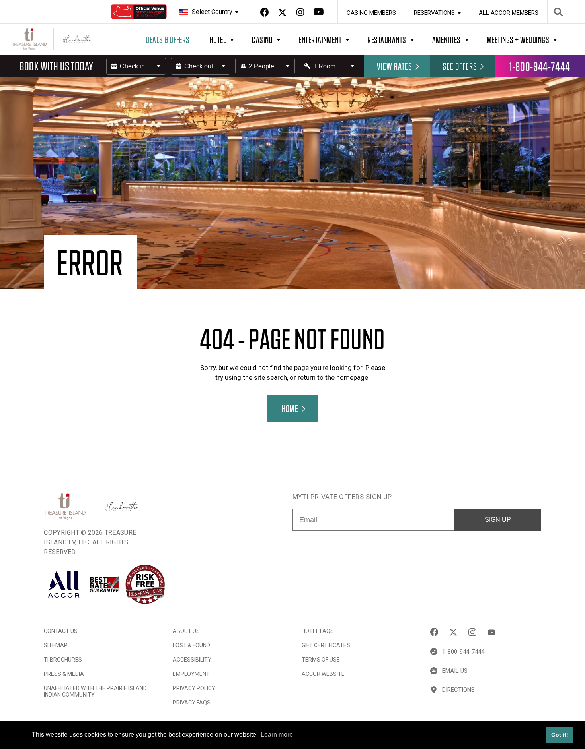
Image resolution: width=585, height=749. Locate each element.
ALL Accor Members (508, 12)
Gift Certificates (326, 645)
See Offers (460, 66)
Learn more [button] (277, 734)
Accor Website (323, 674)
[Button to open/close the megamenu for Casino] (275, 39)
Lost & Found (191, 645)
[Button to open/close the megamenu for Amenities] (459, 39)
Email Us (455, 670)
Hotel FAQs (318, 631)
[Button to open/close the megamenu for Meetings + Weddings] (531, 39)
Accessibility (192, 659)
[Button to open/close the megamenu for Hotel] (231, 39)
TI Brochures (63, 659)
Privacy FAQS (192, 702)
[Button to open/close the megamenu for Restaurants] (399, 39)
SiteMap (56, 645)
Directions (458, 689)
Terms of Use (321, 659)
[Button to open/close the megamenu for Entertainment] (332, 39)
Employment (191, 674)
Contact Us (61, 631)
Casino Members (371, 12)
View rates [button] (395, 66)
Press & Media (64, 674)
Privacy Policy (194, 688)
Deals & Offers (168, 39)
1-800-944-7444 (539, 66)
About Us (186, 631)
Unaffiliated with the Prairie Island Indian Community (95, 691)
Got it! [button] (559, 735)
